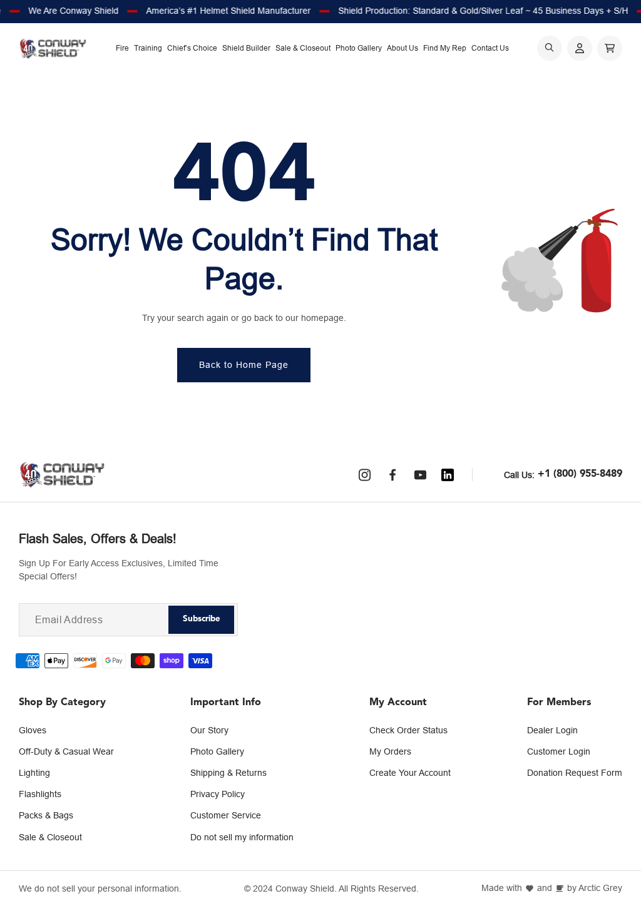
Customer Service (225, 815)
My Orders (390, 751)
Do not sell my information (242, 837)
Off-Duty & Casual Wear (66, 751)
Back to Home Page (244, 365)
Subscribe (201, 619)
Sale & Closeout (50, 837)
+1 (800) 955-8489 (580, 474)
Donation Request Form (574, 773)
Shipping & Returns (228, 773)
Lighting (34, 773)
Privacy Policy (217, 794)
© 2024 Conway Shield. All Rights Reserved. (331, 888)
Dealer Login (552, 730)
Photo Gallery (217, 751)
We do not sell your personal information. (100, 888)
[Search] (549, 48)
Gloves (32, 730)
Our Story (209, 730)
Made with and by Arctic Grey (551, 888)
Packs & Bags (46, 815)
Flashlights (40, 794)
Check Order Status (408, 730)
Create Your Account (410, 773)
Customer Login (558, 751)
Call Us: (519, 475)
